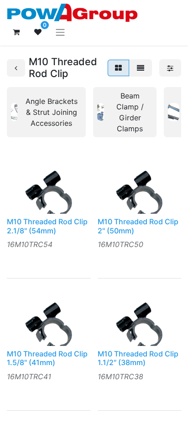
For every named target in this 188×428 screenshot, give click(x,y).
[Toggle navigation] (60, 32)
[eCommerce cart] (16, 32)
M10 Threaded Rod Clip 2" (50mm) (138, 226)
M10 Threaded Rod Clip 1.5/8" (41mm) (47, 358)
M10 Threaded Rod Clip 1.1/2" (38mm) (138, 358)
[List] (140, 68)
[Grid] (118, 68)
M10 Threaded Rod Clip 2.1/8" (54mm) (47, 226)
